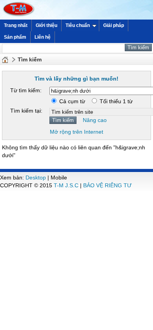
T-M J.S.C (66, 185)
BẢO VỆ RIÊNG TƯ (107, 185)
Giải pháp (113, 25)
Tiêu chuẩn (78, 25)
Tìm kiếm (30, 59)
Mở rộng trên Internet (76, 132)
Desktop (36, 177)
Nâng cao (95, 120)
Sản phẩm (15, 37)
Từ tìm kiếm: (26, 90)
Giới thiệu (46, 25)
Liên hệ (43, 37)
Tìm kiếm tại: (26, 111)
